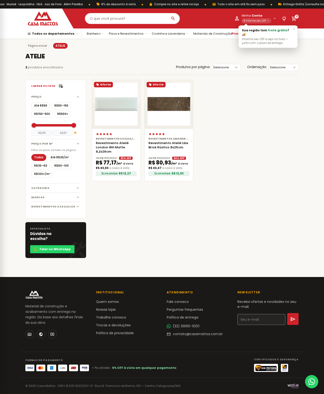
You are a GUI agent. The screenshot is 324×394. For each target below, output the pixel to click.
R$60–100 (61, 166)
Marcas (38, 197)
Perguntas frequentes (185, 309)
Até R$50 (40, 106)
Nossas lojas (106, 309)
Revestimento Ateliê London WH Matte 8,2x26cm (112, 147)
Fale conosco (178, 301)
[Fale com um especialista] (311, 381)
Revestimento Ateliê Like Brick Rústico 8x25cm (168, 145)
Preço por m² (42, 143)
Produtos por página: (193, 67)
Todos (38, 157)
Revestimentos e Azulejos (53, 206)
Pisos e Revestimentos (128, 34)
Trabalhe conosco (111, 317)
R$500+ (62, 114)
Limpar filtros (43, 86)
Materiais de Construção (214, 34)
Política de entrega (182, 317)
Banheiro (95, 34)
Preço (36, 96)
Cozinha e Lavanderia (170, 34)
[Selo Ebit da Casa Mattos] (284, 368)
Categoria (40, 188)
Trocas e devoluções (113, 325)
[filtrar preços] (75, 132)
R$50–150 (61, 106)
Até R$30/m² (60, 157)
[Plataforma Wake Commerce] (293, 386)
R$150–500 (42, 114)
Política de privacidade (115, 333)
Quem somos (107, 301)
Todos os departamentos (53, 34)
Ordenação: (257, 67)
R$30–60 (40, 166)
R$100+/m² (42, 174)
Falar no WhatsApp (55, 249)
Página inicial (37, 46)
